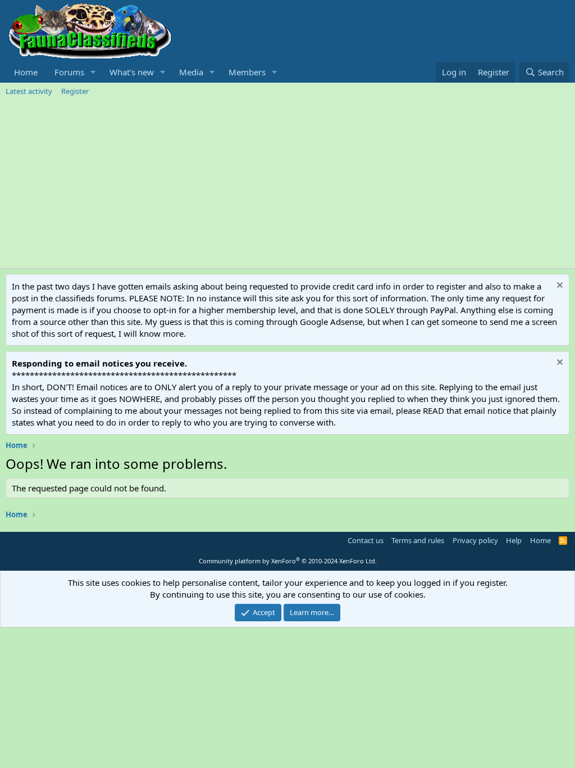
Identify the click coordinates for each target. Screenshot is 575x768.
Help (514, 540)
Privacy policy (475, 540)
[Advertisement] (287, 184)
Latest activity (29, 91)
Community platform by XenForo (288, 561)
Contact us (366, 540)
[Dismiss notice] (558, 286)
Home (26, 72)
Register (75, 91)
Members (247, 72)
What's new (131, 72)
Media (191, 72)
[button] (93, 72)
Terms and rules (417, 540)
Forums (69, 72)
